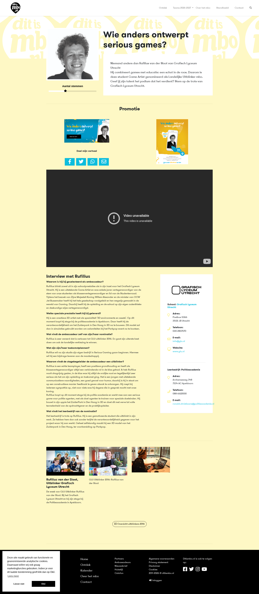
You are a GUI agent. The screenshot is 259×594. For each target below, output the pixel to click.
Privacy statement (158, 562)
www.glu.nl (179, 351)
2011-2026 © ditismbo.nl (161, 573)
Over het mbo (203, 8)
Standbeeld (222, 8)
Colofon (119, 573)
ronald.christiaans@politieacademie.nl (193, 404)
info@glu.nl (179, 341)
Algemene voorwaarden (161, 559)
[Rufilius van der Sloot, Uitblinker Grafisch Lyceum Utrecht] (65, 461)
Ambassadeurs (123, 562)
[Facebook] (70, 162)
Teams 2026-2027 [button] (182, 8)
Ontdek (163, 8)
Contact (239, 8)
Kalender (86, 570)
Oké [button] (43, 584)
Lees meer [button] (13, 576)
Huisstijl (119, 569)
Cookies (153, 569)
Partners (119, 559)
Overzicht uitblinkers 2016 (131, 524)
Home (84, 559)
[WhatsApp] (92, 162)
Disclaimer (154, 566)
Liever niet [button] (18, 584)
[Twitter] (81, 162)
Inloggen (157, 580)
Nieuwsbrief (121, 566)
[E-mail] (104, 162)
